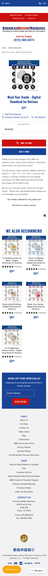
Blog (24, 435)
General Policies (24, 451)
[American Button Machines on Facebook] (15, 549)
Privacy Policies (24, 447)
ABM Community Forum (24, 443)
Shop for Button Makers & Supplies (24, 464)
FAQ (24, 468)
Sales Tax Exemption (24, 491)
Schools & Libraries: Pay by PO (17, 117)
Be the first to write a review (24, 205)
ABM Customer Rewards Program (24, 480)
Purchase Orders (24, 487)
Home (4, 47)
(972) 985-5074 (40, 117)
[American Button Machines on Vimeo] (25, 549)
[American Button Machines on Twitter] (18, 549)
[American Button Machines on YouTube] (22, 549)
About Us (24, 420)
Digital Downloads (14, 47)
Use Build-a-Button (31, 15)
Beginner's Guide (16, 15)
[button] (24, 204)
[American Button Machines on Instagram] (32, 549)
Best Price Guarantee (13, 114)
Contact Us (31, 18)
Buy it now (24, 151)
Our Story (24, 423)
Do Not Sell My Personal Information (24, 455)
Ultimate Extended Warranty (24, 483)
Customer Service (24, 472)
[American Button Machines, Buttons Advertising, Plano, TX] (20, 527)
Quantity (9, 129)
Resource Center (19, 18)
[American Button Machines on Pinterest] (29, 549)
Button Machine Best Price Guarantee (24, 476)
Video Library (24, 431)
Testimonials (24, 439)
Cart (44, 3)
